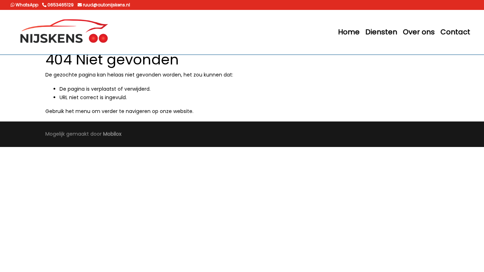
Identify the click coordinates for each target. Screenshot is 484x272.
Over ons (419, 32)
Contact (455, 32)
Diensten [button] (381, 32)
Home (349, 32)
